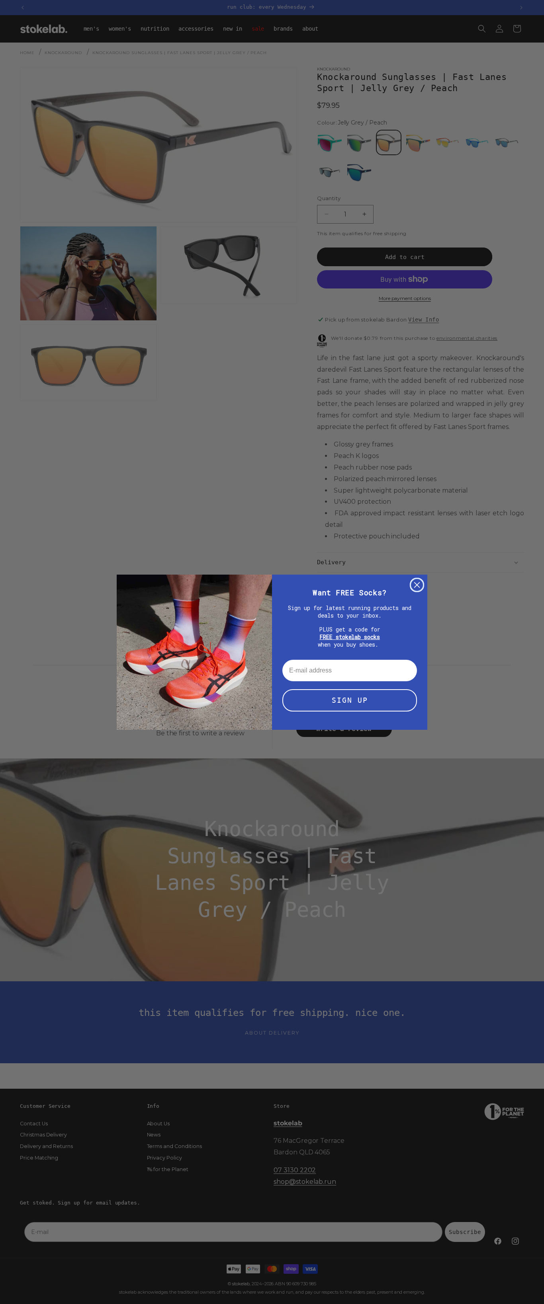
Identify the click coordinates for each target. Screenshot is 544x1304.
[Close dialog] (417, 585)
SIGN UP (350, 700)
